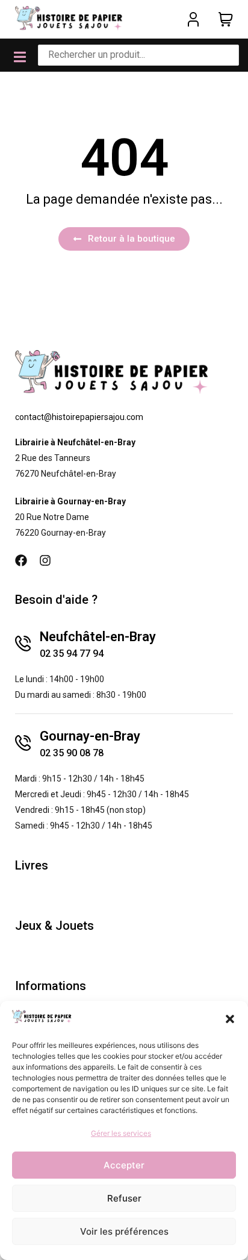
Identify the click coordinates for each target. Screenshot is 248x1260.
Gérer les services (121, 1133)
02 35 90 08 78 (72, 753)
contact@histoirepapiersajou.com (79, 417)
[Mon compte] (193, 19)
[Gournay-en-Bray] (23, 743)
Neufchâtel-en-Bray (98, 636)
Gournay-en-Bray (90, 736)
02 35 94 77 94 (72, 653)
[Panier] (226, 19)
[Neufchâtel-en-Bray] (23, 643)
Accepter (124, 1165)
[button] (230, 1019)
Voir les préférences (124, 1231)
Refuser (124, 1198)
